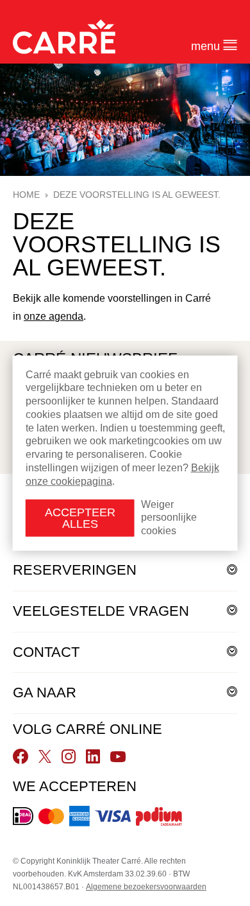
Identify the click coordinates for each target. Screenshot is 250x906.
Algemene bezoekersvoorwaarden (146, 886)
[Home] (64, 36)
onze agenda (53, 316)
